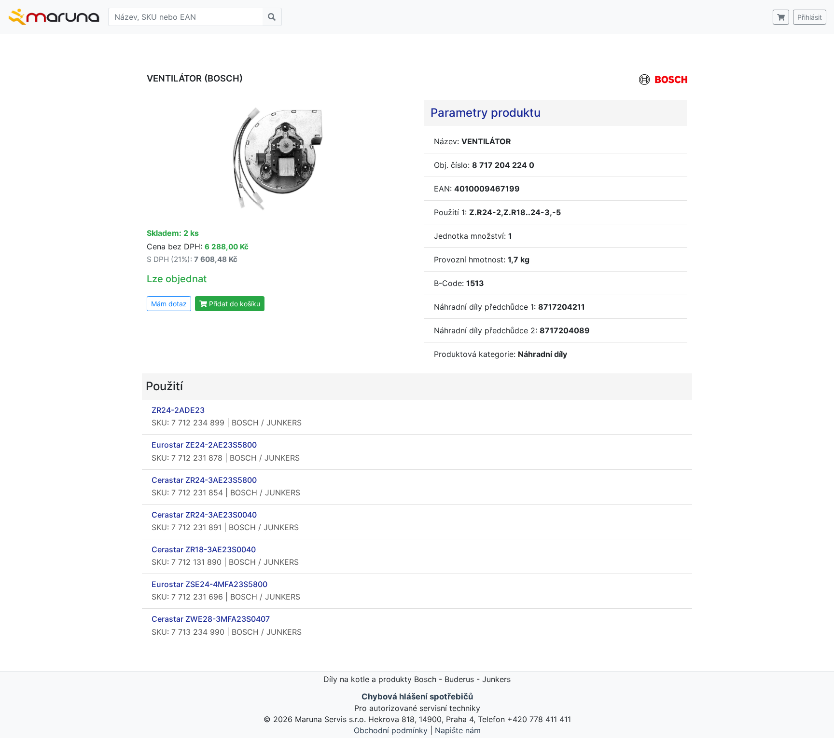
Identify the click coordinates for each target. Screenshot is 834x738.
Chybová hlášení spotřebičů (417, 696)
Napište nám (458, 730)
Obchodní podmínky (391, 730)
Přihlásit (809, 17)
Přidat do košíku (233, 304)
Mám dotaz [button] (169, 304)
